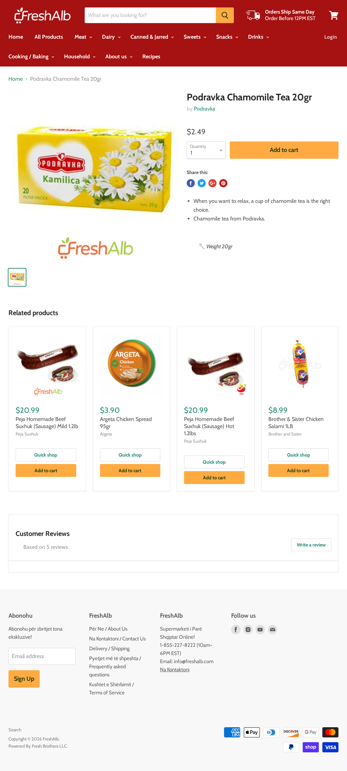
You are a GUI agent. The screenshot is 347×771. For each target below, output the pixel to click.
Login (330, 37)
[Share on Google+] (212, 183)
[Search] (225, 15)
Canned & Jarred (149, 37)
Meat (81, 37)
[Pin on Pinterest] (223, 183)
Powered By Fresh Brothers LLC (37, 746)
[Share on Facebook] (191, 183)
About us (116, 56)
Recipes (151, 56)
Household (77, 56)
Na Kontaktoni (174, 670)
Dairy (109, 37)
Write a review (311, 545)
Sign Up (24, 678)
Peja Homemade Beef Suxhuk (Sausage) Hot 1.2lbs (209, 426)
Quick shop (45, 455)
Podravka (204, 108)
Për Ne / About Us (108, 629)
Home (15, 37)
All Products (49, 37)
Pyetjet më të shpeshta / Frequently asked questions (115, 666)
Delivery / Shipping (109, 648)
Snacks (225, 37)
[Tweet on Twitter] (202, 183)
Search (14, 729)
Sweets (193, 37)
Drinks (256, 37)
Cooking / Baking (29, 56)
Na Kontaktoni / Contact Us (117, 639)
